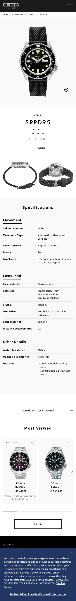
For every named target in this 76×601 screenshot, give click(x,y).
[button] (69, 6)
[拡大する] (66, 90)
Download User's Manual (38, 410)
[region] (38, 574)
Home (5, 14)
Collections (17, 14)
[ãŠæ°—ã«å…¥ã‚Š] (33, 443)
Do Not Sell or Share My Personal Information (38, 594)
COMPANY (9, 544)
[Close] (72, 553)
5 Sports (31, 14)
